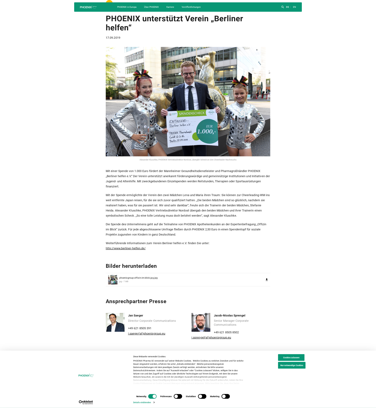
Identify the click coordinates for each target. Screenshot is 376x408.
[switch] (178, 396)
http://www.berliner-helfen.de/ (126, 248)
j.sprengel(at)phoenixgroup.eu (211, 337)
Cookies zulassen (291, 357)
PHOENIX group (88, 7)
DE (287, 7)
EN (294, 7)
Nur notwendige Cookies (291, 365)
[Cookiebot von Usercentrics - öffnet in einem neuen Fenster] (86, 402)
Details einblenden (142, 402)
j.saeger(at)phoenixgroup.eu (146, 333)
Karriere (170, 7)
